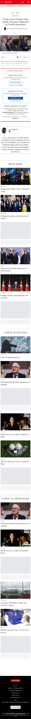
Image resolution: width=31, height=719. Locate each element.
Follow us (20, 57)
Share (4, 57)
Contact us (15, 118)
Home (12, 12)
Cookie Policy (15, 695)
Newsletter (27, 57)
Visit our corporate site (20, 713)
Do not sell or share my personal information (15, 702)
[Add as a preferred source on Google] (15, 707)
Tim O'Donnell (12, 28)
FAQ (15, 699)
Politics (17, 12)
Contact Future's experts (15, 688)
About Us (15, 685)
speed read (15, 15)
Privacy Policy (15, 692)
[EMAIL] (10, 131)
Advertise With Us (15, 697)
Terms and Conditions (15, 690)
